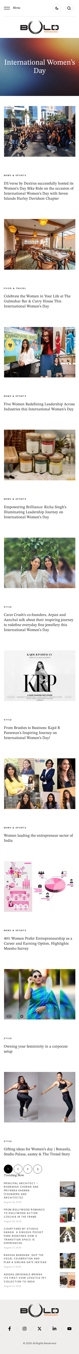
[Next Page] (37, 1169)
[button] (12, 8)
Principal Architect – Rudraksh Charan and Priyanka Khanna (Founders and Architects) (21, 1190)
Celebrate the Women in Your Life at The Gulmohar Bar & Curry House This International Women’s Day (37, 301)
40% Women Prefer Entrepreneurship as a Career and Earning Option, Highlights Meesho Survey (38, 944)
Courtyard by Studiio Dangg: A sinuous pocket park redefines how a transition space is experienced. (24, 1236)
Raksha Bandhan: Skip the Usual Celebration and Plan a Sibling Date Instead (25, 1258)
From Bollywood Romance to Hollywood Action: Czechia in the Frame (24, 1213)
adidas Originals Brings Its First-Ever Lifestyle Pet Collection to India (25, 1278)
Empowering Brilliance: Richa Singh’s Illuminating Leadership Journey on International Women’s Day (35, 512)
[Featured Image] (39, 131)
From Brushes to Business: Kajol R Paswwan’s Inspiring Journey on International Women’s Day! (32, 733)
